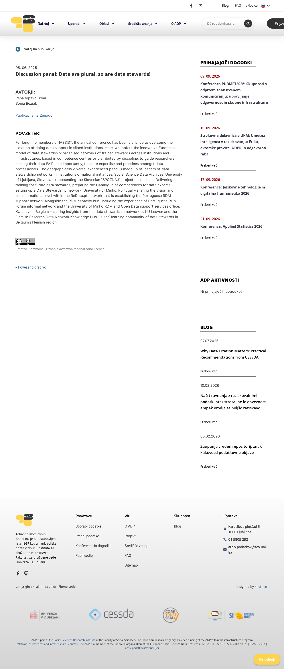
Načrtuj (43, 23)
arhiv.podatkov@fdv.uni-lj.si (142, 648)
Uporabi (74, 23)
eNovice (252, 5)
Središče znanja (140, 23)
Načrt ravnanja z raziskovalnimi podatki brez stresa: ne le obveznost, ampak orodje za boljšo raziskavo (233, 401)
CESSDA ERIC (207, 644)
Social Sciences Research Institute (74, 640)
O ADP (176, 23)
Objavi (104, 23)
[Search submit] (248, 23)
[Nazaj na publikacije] (18, 49)
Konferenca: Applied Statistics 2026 (231, 226)
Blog (225, 5)
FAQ (238, 5)
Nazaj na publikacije (39, 49)
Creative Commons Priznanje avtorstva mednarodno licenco (60, 249)
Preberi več (208, 114)
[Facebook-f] (18, 573)
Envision (261, 587)
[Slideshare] (26, 573)
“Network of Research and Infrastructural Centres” (48, 644)
